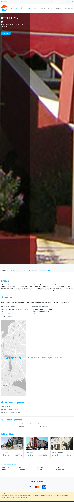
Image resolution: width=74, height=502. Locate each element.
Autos (35, 8)
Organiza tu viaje (68, 8)
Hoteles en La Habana (18, 266)
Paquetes (58, 8)
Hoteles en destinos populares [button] (8, 464)
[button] (49, 270)
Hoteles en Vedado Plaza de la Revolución (34, 266)
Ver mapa (11, 358)
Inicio (2, 266)
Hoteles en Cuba (8, 266)
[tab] (5, 270)
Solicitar (6, 33)
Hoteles (30, 8)
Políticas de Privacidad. (15, 499)
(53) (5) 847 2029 (5, 1)
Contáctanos (14, 1)
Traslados (42, 8)
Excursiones (50, 8)
